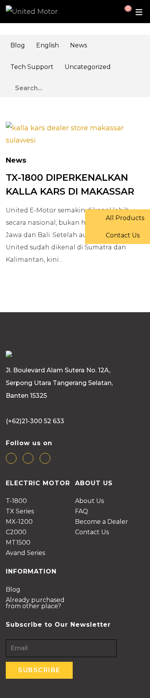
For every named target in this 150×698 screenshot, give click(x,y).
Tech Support (31, 67)
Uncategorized (88, 67)
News (78, 45)
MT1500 (18, 543)
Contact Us (92, 532)
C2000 (16, 532)
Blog (17, 45)
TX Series (20, 511)
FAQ (81, 511)
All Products (124, 218)
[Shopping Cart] (122, 11)
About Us (89, 501)
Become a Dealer (101, 522)
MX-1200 (19, 522)
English (47, 45)
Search (140, 86)
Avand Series (25, 553)
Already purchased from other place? (35, 603)
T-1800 (16, 501)
